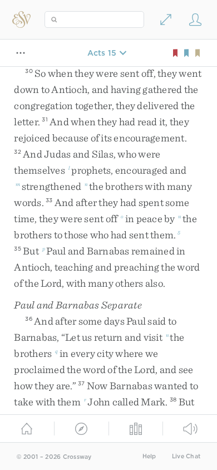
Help (149, 456)
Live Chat (186, 456)
